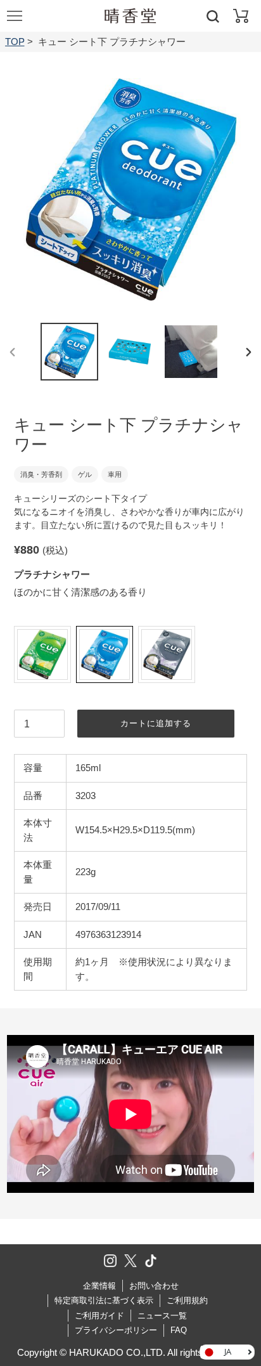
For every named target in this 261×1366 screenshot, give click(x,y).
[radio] (42, 654)
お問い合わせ (154, 1286)
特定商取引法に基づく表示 (103, 1300)
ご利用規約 (187, 1300)
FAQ (178, 1330)
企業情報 (99, 1286)
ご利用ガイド (99, 1315)
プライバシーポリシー (116, 1330)
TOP (15, 41)
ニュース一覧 (162, 1315)
